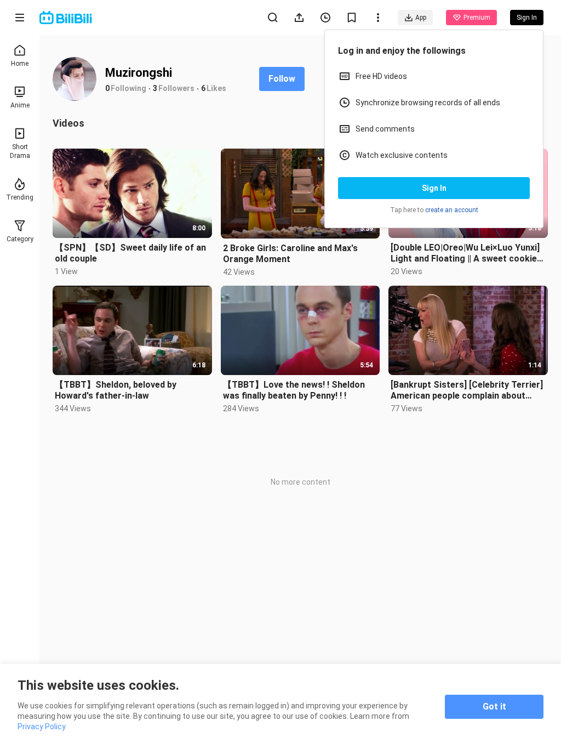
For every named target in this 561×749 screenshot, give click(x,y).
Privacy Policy (42, 726)
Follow (281, 78)
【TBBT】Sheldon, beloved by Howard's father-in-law (115, 390)
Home (19, 63)
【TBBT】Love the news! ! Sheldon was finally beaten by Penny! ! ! (294, 390)
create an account (451, 210)
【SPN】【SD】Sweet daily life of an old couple (130, 253)
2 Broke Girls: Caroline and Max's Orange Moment (290, 253)
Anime (20, 105)
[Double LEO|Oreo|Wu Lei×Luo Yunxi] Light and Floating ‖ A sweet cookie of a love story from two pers (465, 253)
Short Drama (20, 151)
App (420, 17)
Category (20, 239)
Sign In (434, 188)
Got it (494, 706)
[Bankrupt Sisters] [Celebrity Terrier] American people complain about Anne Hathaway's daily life (467, 390)
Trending (19, 197)
